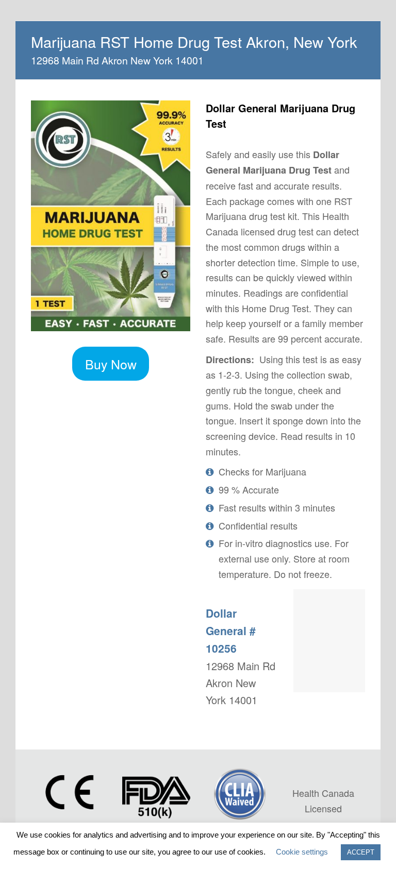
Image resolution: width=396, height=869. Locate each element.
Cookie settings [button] (302, 851)
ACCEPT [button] (360, 852)
